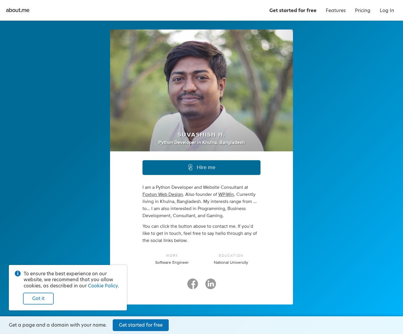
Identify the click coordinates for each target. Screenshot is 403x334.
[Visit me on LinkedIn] (210, 286)
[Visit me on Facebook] (192, 286)
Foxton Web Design (162, 194)
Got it (38, 298)
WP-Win (226, 194)
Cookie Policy (103, 285)
